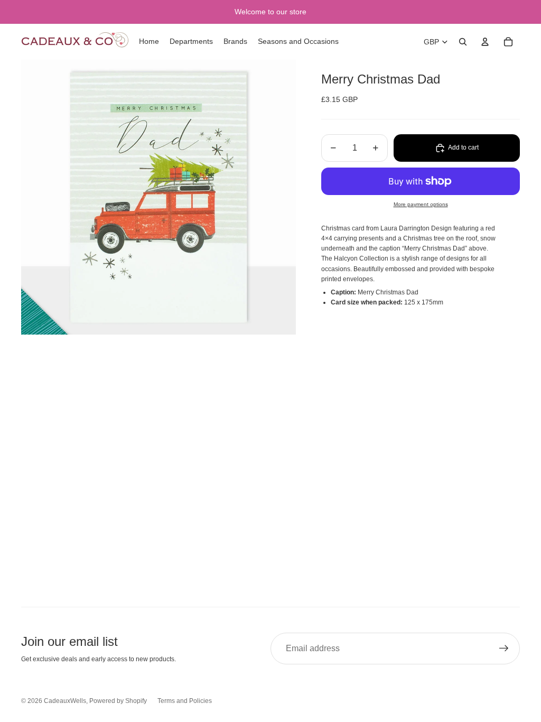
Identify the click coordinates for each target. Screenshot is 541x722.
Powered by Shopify (118, 701)
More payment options (421, 204)
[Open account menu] (485, 41)
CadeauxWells (65, 701)
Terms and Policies (184, 701)
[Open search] (462, 41)
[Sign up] (504, 648)
